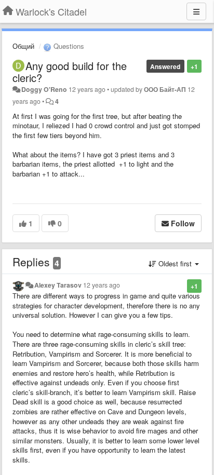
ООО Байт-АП (165, 89)
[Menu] (196, 11)
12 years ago (101, 285)
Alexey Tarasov (58, 285)
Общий (23, 46)
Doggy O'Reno (44, 89)
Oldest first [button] (175, 263)
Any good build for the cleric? (69, 71)
